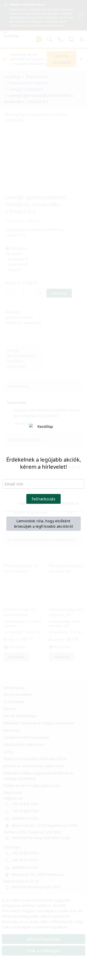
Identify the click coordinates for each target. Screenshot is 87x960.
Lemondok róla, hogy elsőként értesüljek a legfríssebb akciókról (43, 524)
